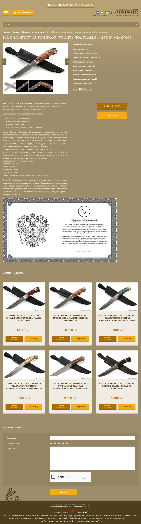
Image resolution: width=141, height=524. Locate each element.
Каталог (16, 32)
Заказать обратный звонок (127, 10)
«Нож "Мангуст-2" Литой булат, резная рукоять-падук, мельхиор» (23, 318)
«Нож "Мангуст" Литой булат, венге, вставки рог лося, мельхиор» (117, 386)
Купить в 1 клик (112, 106)
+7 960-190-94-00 (126, 12)
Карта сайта (57, 504)
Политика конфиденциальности (76, 504)
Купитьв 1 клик (14, 339)
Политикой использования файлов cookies (82, 521)
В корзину (111, 115)
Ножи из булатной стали (33, 32)
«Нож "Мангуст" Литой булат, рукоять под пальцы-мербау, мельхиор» (70, 318)
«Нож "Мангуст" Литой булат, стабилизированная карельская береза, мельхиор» (117, 318)
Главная (6, 32)
